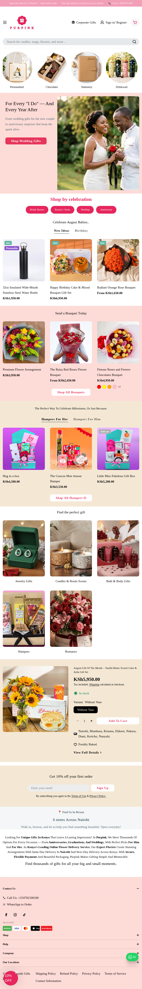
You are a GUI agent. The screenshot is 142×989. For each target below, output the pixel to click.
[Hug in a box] (24, 449)
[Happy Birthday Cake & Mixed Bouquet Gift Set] (71, 260)
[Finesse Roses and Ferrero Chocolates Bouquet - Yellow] (104, 387)
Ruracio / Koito (62, 209)
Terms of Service (115, 973)
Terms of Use (78, 796)
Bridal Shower (37, 209)
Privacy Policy (91, 973)
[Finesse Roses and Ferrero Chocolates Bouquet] (118, 342)
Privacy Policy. (98, 796)
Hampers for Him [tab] (87, 419)
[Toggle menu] (5, 22)
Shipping (94, 684)
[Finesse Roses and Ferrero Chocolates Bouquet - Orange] (109, 387)
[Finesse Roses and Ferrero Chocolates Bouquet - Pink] (115, 387)
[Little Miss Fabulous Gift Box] (118, 449)
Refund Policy (69, 973)
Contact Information (48, 981)
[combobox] (71, 41)
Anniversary (106, 209)
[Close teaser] (17, 972)
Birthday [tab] (81, 230)
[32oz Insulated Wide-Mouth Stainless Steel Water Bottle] (24, 260)
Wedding (85, 209)
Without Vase (85, 709)
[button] (10, 978)
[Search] (134, 42)
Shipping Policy (46, 973)
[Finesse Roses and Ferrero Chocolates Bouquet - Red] (99, 387)
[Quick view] (40, 246)
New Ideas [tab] (61, 230)
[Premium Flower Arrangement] (24, 342)
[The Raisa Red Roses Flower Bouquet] (71, 342)
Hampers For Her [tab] (55, 419)
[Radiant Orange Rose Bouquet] (118, 260)
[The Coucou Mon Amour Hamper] (71, 449)
